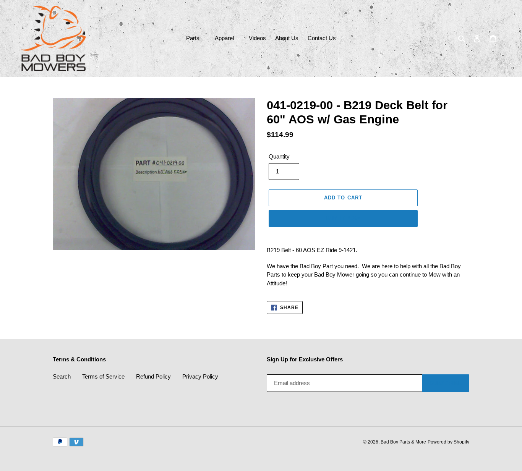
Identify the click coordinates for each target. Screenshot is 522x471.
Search (62, 376)
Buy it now (343, 218)
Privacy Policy (200, 376)
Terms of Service (103, 376)
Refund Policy (153, 376)
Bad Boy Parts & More (403, 442)
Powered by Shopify (448, 442)
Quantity (279, 156)
